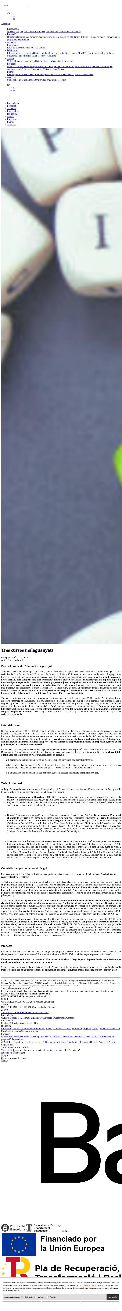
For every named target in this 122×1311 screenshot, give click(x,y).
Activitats (51, 55)
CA (9, 13)
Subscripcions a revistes (27, 47)
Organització (52, 31)
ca (14, 16)
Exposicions (67, 61)
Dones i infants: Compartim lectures (71, 66)
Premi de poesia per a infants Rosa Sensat (54, 74)
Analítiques (41, 1297)
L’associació (13, 103)
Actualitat (11, 108)
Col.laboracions (31, 31)
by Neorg (110, 1042)
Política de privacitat (52, 1042)
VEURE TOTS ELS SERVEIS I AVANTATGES (25, 1012)
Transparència (65, 31)
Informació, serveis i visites (20, 53)
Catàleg (101, 53)
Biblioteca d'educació (110, 1028)
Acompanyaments (46, 37)
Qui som (11, 31)
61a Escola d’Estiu (64, 37)
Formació (11, 106)
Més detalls (113, 1297)
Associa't (5, 24)
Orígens (19, 31)
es (14, 18)
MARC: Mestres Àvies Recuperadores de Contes (30, 66)
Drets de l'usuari (97, 1042)
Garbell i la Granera (68, 53)
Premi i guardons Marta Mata (21, 74)
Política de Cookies (89, 1285)
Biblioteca (12, 114)
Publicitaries (54, 1297)
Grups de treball (81, 37)
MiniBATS (83, 53)
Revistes (11, 47)
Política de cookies (81, 1042)
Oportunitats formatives (18, 37)
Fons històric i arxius (27, 55)
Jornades (34, 37)
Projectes (93, 53)
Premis (10, 122)
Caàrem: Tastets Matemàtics (48, 61)
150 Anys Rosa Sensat (53, 69)
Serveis (10, 116)
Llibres (42, 47)
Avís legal (66, 1042)
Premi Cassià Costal (84, 74)
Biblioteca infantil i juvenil (45, 53)
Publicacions (13, 111)
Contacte (76, 31)
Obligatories (29, 1297)
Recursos (42, 55)
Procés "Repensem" (33, 69)
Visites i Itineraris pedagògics (21, 61)
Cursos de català (97, 37)
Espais (42, 31)
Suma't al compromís (17, 80)
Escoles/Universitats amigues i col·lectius (46, 80)
